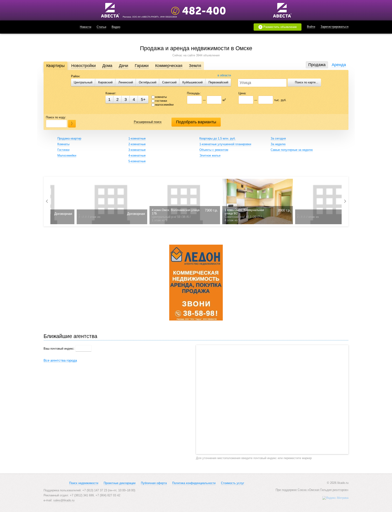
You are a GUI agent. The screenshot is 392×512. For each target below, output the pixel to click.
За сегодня (278, 138)
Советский (169, 82)
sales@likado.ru (63, 500)
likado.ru (56, 27)
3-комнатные (137, 150)
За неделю (278, 144)
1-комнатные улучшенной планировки (225, 144)
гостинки (161, 100)
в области (224, 75)
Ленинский (125, 82)
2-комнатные (137, 144)
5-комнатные (137, 161)
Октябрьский (147, 82)
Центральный (83, 82)
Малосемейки (66, 155)
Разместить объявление (278, 27)
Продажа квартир (69, 138)
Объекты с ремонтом (213, 150)
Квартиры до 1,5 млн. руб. (217, 138)
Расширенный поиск (148, 122)
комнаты (161, 97)
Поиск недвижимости (83, 483)
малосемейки (164, 104)
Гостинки (63, 150)
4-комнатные (137, 155)
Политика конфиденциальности (194, 483)
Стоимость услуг (232, 483)
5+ (143, 99)
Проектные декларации (119, 483)
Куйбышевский (192, 82)
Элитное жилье (209, 155)
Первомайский (218, 82)
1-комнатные (137, 138)
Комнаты (63, 144)
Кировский (105, 82)
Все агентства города (60, 360)
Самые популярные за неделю (292, 150)
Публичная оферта (154, 483)
